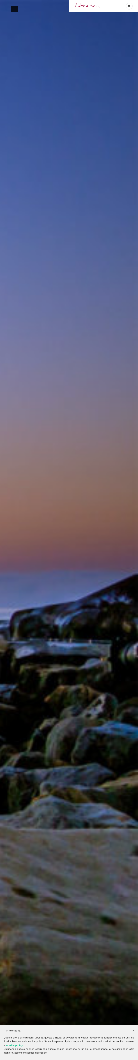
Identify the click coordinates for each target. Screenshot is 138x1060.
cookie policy (14, 1045)
